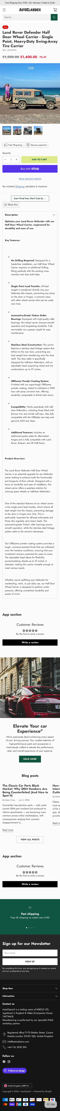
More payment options (30, 178)
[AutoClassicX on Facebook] (4, 1062)
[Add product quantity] (16, 159)
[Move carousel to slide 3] (31, 927)
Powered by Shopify (43, 1091)
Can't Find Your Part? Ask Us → (30, 198)
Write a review (30, 642)
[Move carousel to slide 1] (26, 927)
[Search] (54, 17)
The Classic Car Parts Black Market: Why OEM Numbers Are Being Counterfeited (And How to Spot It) (25, 790)
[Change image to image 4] (38, 130)
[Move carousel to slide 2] (28, 927)
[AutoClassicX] (30, 9)
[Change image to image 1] (6, 130)
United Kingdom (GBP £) (18, 1085)
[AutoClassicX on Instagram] (9, 1062)
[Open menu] (4, 10)
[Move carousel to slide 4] (33, 927)
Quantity (6, 153)
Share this (13, 204)
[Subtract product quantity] (5, 159)
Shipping (19, 186)
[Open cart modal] (55, 10)
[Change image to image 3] (27, 130)
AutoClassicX (25, 1091)
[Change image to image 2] (17, 130)
